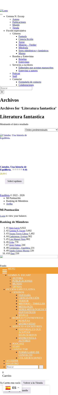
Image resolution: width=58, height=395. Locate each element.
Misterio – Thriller (27, 45)
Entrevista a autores (28, 70)
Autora (15, 19)
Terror (22, 42)
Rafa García (14, 228)
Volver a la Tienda (33, 383)
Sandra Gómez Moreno (19, 251)
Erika (11, 242)
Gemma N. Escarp (17, 231)
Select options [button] (14, 181)
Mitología (23, 47)
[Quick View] (3, 181)
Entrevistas (24, 62)
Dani (13, 253)
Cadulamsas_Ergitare (18, 236)
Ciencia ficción (26, 39)
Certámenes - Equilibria (19, 248)
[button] (4, 271)
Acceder (12, 360)
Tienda (15, 28)
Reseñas (23, 59)
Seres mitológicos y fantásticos (33, 50)
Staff (14, 76)
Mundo (15, 25)
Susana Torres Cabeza (18, 234)
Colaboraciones (26, 85)
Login (2, 216)
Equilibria (5, 195)
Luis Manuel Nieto (17, 239)
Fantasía (23, 36)
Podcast (16, 73)
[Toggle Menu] (1, 14)
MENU (11, 268)
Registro (12, 363)
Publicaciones (19, 22)
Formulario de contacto (30, 82)
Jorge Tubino (15, 245)
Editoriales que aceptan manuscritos (36, 67)
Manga (22, 53)
